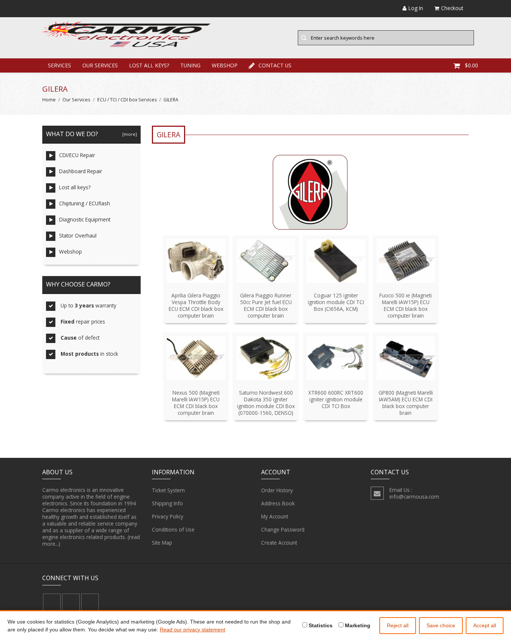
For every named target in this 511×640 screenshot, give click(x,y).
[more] (128, 134)
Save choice (440, 625)
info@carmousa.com (414, 496)
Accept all (484, 625)
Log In (416, 8)
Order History (277, 490)
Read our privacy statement (192, 630)
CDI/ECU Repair (77, 155)
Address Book (278, 503)
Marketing (356, 625)
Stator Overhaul (78, 235)
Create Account (279, 542)
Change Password (283, 529)
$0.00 (471, 65)
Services (59, 65)
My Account (274, 516)
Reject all (398, 625)
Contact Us (274, 65)
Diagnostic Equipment (84, 219)
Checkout (452, 8)
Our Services (100, 65)
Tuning (190, 65)
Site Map (162, 542)
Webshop (225, 65)
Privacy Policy (167, 516)
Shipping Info (167, 503)
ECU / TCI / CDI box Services (127, 100)
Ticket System (168, 490)
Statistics (320, 625)
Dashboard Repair (80, 171)
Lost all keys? (149, 65)
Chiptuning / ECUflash (84, 203)
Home (49, 100)
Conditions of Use (173, 529)
